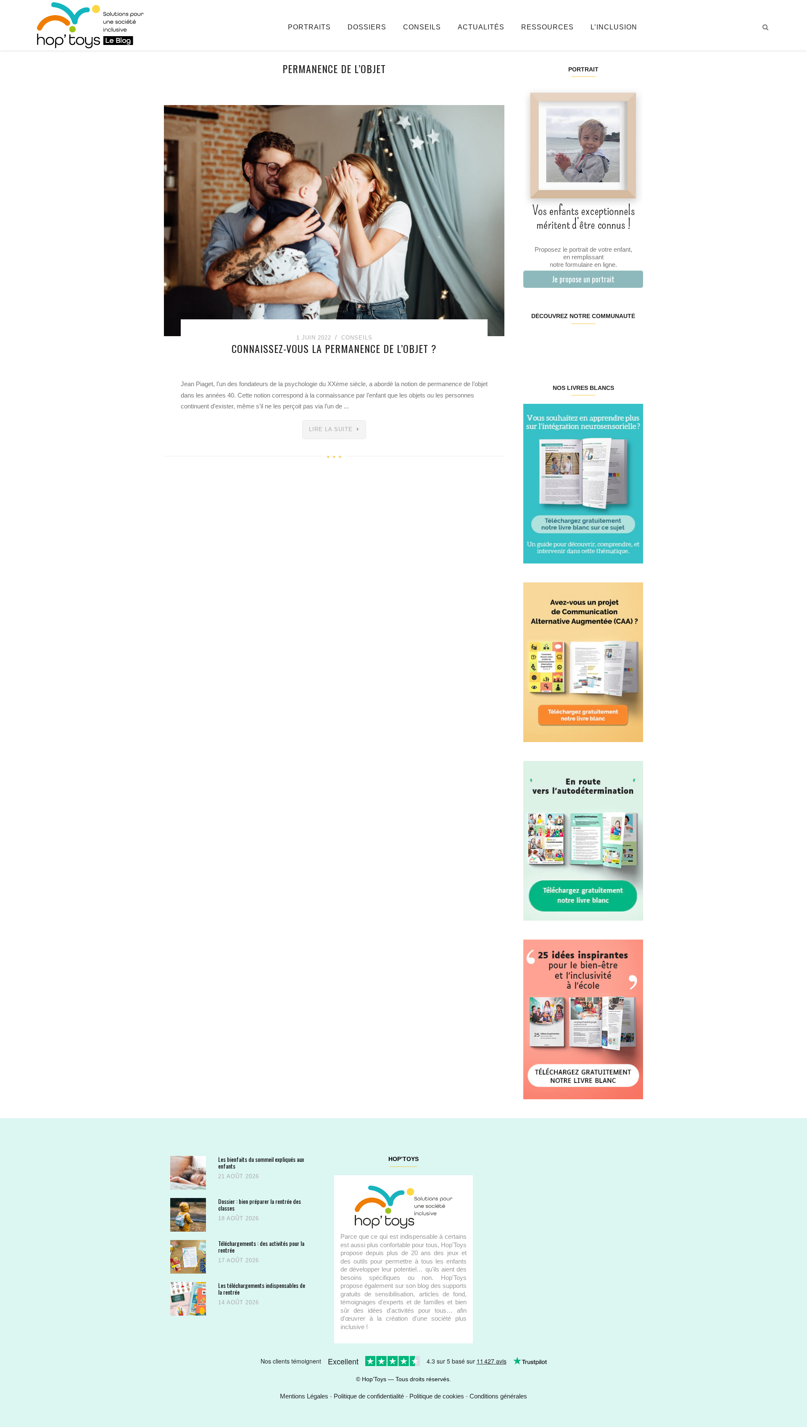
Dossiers (367, 27)
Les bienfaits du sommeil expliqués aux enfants (261, 1162)
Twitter (632, 342)
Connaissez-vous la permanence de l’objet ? (334, 348)
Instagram (553, 342)
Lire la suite (331, 429)
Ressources (547, 27)
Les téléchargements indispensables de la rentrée (261, 1288)
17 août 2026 (238, 1260)
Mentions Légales (304, 1396)
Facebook (533, 342)
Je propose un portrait (583, 279)
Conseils (422, 27)
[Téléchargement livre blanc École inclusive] (583, 1018)
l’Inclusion (614, 27)
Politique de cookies (436, 1396)
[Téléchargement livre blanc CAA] (583, 661)
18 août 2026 (238, 1218)
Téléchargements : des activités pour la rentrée (261, 1246)
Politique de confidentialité (369, 1396)
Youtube (612, 342)
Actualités (481, 27)
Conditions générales (498, 1396)
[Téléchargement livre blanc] (583, 483)
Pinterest (573, 342)
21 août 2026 (238, 1176)
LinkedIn (593, 342)
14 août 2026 (238, 1302)
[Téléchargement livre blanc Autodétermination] (583, 840)
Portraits (309, 27)
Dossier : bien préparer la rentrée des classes (259, 1204)
